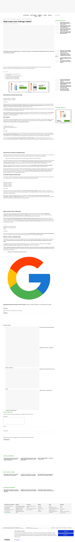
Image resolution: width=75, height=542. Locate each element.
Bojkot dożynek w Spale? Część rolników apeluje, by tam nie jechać (65, 23)
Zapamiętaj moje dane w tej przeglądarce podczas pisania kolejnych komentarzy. (18, 437)
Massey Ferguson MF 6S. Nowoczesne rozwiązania (20, 507)
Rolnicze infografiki (63, 527)
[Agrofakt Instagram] (65, 15)
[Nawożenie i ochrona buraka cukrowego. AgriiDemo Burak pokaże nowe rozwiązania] (23, 488)
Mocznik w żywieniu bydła (64, 511)
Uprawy (45, 15)
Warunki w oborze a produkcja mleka (12, 78)
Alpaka (61, 506)
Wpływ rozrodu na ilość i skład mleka (12, 77)
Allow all (65, 531)
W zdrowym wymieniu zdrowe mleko (12, 76)
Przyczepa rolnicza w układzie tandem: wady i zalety (20, 511)
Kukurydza (40, 507)
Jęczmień (39, 506)
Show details (16, 539)
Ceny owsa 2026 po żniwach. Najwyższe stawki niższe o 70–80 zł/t (66, 58)
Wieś (40, 16)
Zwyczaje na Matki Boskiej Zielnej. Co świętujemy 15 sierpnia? (65, 80)
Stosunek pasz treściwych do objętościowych (14, 75)
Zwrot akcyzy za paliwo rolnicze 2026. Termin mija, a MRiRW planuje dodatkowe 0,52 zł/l (63, 55)
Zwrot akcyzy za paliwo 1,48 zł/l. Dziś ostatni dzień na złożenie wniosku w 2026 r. (46, 490)
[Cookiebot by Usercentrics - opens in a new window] (7, 540)
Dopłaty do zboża (52, 510)
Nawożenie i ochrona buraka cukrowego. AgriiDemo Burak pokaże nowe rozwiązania (29, 490)
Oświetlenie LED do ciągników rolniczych (19, 509)
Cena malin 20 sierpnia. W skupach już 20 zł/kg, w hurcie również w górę (64, 89)
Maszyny (50, 15)
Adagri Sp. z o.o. (18, 527)
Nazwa (4, 426)
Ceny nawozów (7, 512)
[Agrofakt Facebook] (62, 15)
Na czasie (28, 504)
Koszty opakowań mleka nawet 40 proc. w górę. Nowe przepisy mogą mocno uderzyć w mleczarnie (11, 459)
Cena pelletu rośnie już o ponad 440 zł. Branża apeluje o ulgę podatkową (11, 475)
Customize (65, 534)
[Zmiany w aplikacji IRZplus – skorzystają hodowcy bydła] (45, 456)
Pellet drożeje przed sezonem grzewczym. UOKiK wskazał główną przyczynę (65, 32)
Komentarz (5, 416)
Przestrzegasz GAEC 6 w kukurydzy (53, 512)
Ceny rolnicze (33, 15)
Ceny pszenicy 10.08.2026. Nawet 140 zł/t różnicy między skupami (65, 61)
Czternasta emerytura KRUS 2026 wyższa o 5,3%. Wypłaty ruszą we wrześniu (65, 51)
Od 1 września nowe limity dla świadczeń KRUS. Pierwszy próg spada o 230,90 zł (45, 475)
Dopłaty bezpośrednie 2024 (54, 508)
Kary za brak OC (30, 509)
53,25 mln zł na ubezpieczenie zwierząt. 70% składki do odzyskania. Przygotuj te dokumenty (11, 490)
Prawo (35, 16)
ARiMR (50, 506)
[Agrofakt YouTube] (68, 15)
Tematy (57, 527)
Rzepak (39, 510)
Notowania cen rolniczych (9, 504)
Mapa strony (69, 527)
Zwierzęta (62, 504)
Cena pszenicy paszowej (9, 509)
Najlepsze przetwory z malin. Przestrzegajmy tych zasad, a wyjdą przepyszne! (65, 26)
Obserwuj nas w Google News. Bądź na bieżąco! (17, 251)
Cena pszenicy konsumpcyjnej (7, 508)
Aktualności (26, 15)
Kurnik (61, 510)
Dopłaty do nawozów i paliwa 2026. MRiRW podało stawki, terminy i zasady (65, 83)
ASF (61, 507)
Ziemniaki (39, 511)
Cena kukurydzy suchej (9, 506)
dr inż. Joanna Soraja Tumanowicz (13, 23)
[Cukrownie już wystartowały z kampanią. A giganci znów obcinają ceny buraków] (29, 473)
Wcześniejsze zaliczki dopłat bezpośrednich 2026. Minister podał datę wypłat (65, 86)
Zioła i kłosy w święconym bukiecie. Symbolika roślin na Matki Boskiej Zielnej (65, 29)
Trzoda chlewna (63, 512)
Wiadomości (53, 527)
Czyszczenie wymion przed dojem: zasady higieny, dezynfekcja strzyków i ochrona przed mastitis (28, 459)
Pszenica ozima (40, 508)
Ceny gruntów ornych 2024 (31, 508)
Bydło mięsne (62, 508)
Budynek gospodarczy (53, 507)
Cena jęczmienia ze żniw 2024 (31, 507)
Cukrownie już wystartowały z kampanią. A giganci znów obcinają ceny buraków (28, 475)
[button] (70, 15)
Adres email (5, 430)
